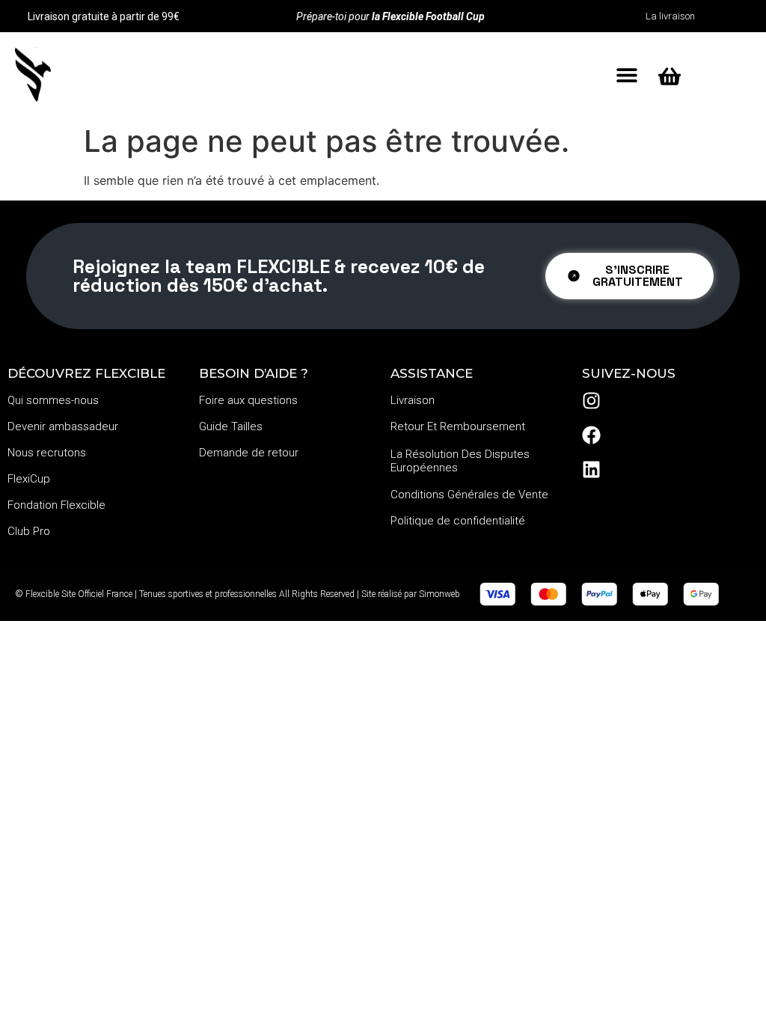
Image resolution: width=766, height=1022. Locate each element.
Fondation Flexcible (56, 505)
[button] (626, 75)
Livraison (412, 400)
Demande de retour (248, 452)
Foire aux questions (248, 400)
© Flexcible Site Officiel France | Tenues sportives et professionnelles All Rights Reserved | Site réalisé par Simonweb (237, 594)
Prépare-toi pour (390, 16)
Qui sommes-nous (53, 400)
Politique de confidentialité (457, 520)
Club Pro (28, 531)
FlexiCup (28, 479)
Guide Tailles (231, 426)
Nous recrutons (46, 452)
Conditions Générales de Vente (469, 494)
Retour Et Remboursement (457, 426)
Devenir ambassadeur (62, 426)
